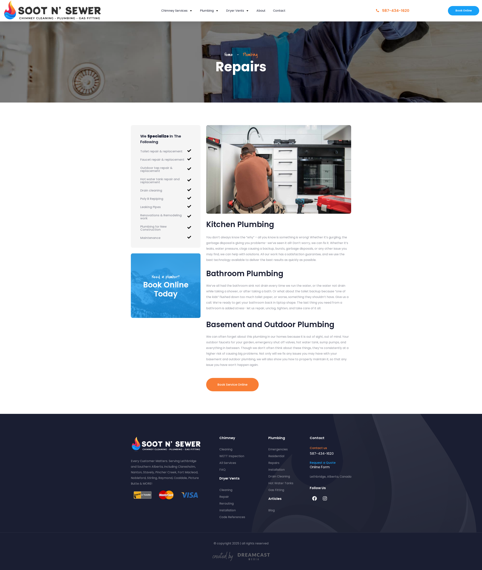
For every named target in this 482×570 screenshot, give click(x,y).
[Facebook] (314, 498)
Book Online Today (165, 289)
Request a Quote (323, 463)
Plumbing (207, 10)
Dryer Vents (235, 10)
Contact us (318, 448)
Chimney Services (174, 10)
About (260, 10)
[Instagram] (324, 498)
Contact (279, 10)
